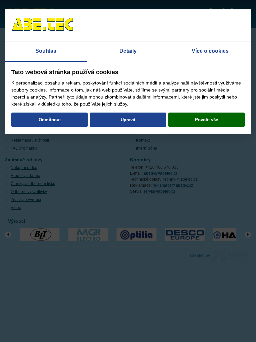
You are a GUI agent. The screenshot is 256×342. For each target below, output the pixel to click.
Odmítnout (50, 119)
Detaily (128, 51)
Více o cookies (210, 51)
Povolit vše (206, 119)
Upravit (128, 119)
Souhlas (45, 51)
